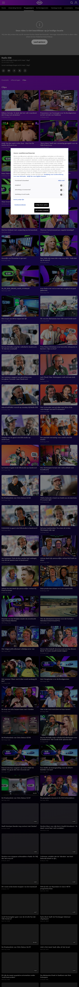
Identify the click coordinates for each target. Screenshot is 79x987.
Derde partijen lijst (18, 199)
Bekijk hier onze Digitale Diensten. (36, 176)
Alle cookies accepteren (42, 210)
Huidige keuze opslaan (41, 204)
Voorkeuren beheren (20, 204)
